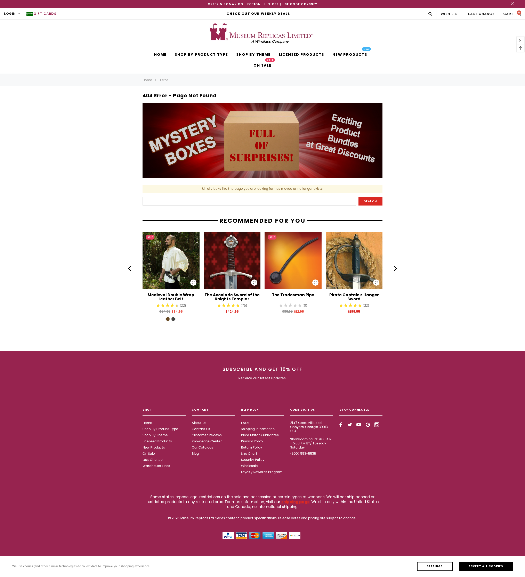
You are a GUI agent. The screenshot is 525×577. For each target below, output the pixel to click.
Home (147, 80)
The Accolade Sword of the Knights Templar (232, 297)
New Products (154, 447)
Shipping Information (258, 429)
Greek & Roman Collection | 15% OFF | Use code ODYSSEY (262, 4)
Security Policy (252, 459)
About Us (199, 422)
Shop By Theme (155, 435)
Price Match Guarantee (260, 435)
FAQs (245, 422)
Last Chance (153, 459)
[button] (129, 268)
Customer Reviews (207, 435)
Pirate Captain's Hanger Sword (354, 297)
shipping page (295, 501)
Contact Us (201, 429)
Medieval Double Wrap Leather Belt (171, 297)
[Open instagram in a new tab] (376, 425)
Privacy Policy (252, 441)
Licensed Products (157, 441)
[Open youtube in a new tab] (358, 425)
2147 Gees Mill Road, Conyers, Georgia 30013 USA (309, 426)
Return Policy (251, 447)
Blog (195, 453)
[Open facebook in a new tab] (340, 425)
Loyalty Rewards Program (261, 472)
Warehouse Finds (156, 465)
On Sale (149, 453)
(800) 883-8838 (303, 453)
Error (164, 80)
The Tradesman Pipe (293, 295)
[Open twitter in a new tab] (349, 425)
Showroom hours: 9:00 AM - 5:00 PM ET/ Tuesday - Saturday (310, 443)
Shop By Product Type (160, 429)
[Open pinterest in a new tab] (367, 425)
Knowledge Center (207, 441)
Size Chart (249, 453)
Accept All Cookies (485, 566)
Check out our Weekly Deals (258, 13)
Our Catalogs (202, 447)
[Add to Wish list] (193, 282)
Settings (435, 566)
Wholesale (249, 465)
